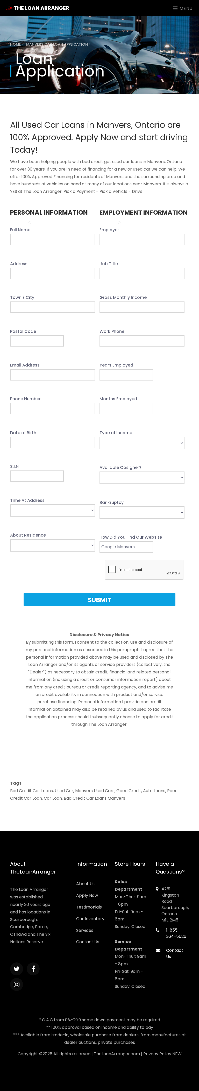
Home (16, 44)
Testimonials (89, 907)
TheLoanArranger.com (117, 1054)
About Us (85, 884)
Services (84, 930)
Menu (185, 8)
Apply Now (87, 895)
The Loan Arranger (41, 8)
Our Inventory (90, 919)
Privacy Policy (157, 1054)
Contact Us (87, 942)
